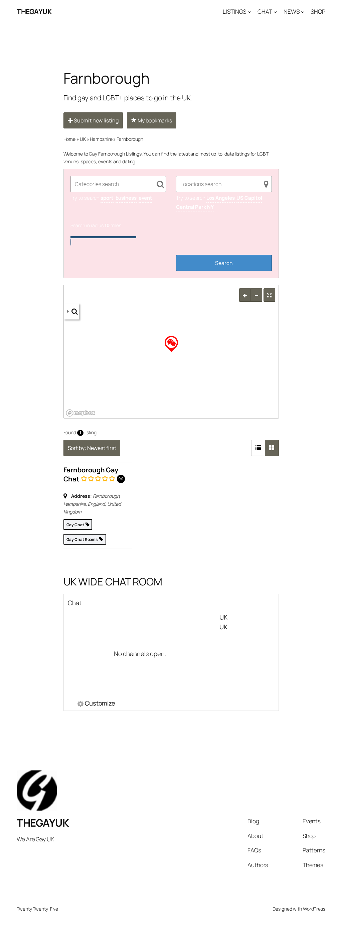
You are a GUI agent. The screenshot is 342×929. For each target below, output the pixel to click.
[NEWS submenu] (302, 11)
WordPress (314, 909)
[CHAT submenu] (275, 11)
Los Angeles (220, 197)
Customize (100, 704)
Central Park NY (195, 206)
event (146, 197)
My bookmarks (154, 120)
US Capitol (249, 197)
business (126, 197)
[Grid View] (272, 448)
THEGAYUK (34, 11)
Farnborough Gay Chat (91, 474)
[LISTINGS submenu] (249, 11)
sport (107, 197)
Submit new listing (95, 120)
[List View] (258, 448)
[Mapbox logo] (80, 413)
